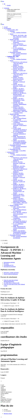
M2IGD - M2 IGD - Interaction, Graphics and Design (19, 86)
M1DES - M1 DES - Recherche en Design (18, 67)
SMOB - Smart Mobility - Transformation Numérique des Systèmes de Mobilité (19, 142)
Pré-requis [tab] (6, 263)
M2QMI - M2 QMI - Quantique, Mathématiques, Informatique (20, 104)
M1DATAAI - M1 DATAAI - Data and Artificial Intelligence (20, 63)
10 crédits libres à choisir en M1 (11, 283)
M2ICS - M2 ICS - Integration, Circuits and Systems (19, 82)
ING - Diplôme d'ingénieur (19, 32)
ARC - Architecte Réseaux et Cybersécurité (19, 119)
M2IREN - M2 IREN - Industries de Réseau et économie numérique (18, 90)
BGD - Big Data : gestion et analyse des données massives (20, 214)
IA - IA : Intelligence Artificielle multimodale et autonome (19, 49)
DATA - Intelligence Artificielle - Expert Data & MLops (19, 45)
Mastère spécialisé (14, 39)
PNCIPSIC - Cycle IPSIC (19, 150)
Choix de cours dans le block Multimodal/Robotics (11, 280)
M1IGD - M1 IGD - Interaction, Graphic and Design (19, 163)
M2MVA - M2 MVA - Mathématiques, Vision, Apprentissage (19, 100)
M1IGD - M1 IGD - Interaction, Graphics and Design (19, 70)
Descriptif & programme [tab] (10, 266)
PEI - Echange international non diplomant (20, 54)
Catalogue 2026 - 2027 (12, 29)
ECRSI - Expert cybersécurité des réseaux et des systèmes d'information (20, 129)
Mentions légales (8, 413)
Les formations (7, 28)
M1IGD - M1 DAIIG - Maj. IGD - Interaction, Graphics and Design (20, 37)
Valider (8, 18)
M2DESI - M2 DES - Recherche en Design (18, 173)
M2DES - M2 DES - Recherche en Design (18, 78)
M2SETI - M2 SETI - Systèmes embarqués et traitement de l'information (19, 108)
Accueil (6, 27)
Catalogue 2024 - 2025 (12, 152)
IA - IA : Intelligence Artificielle (18, 224)
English (9, 5)
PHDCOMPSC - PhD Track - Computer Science (20, 112)
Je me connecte (11, 11)
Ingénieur (12, 31)
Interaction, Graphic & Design (11, 272)
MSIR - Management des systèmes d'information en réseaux (19, 138)
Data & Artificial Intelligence (11, 274)
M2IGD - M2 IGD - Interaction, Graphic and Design (19, 182)
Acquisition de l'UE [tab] (8, 265)
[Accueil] (2, 1)
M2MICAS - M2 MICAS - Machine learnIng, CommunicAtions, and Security (19, 95)
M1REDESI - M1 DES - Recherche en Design (19, 166)
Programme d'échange (15, 52)
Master (11, 34)
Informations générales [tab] (9, 262)
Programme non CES (15, 149)
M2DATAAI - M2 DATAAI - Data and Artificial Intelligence (20, 75)
